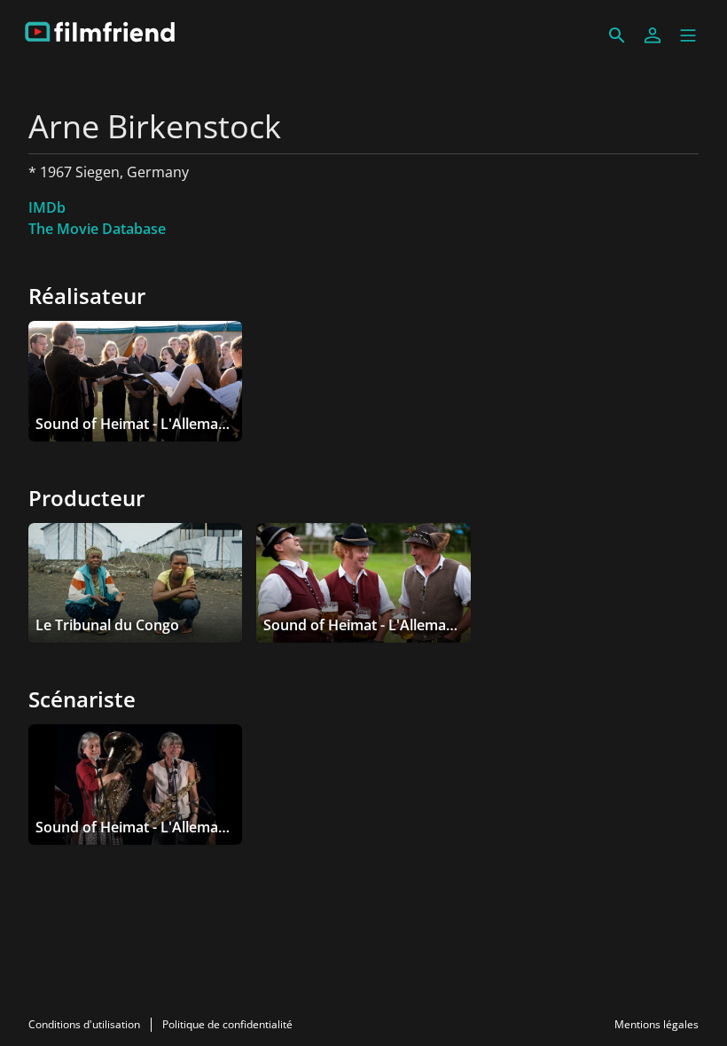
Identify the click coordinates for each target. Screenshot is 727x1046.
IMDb (47, 207)
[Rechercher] (617, 35)
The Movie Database (97, 228)
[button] (688, 35)
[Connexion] (652, 35)
